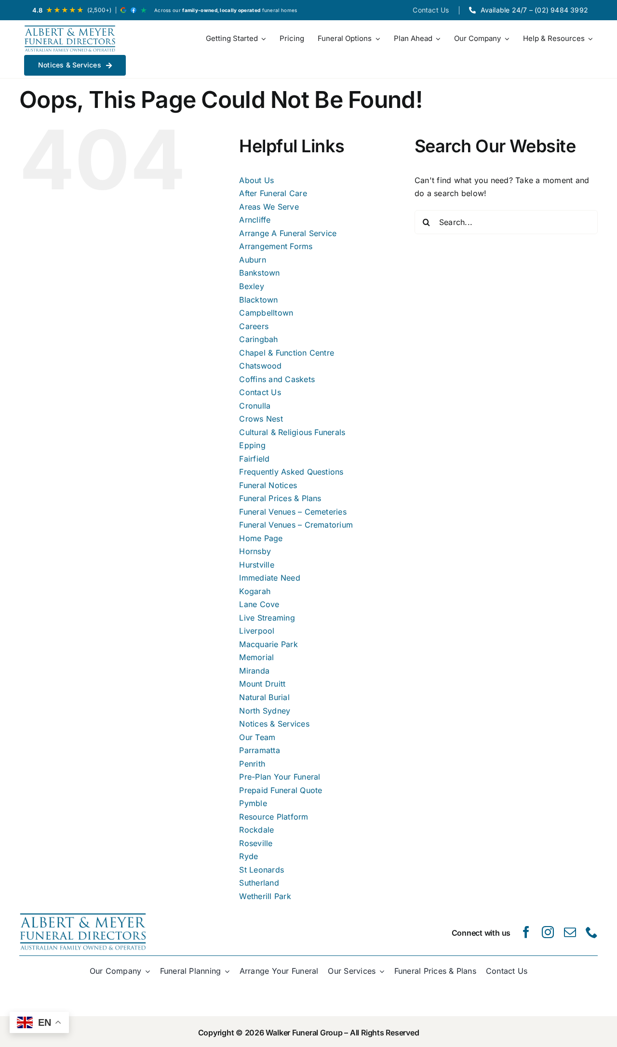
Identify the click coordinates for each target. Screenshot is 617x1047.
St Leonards (261, 870)
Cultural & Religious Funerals (292, 432)
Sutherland (259, 883)
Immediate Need (269, 578)
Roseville (255, 843)
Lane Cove (259, 604)
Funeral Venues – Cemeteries (292, 512)
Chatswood (260, 366)
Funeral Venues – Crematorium (296, 525)
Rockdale (256, 830)
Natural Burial (264, 697)
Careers (253, 326)
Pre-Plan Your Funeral (279, 777)
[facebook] (526, 932)
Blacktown (258, 300)
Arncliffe (254, 220)
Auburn (252, 260)
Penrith (252, 764)
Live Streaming (267, 618)
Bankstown (259, 273)
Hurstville (256, 565)
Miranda (254, 671)
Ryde (248, 856)
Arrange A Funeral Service (287, 233)
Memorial (256, 657)
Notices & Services (274, 724)
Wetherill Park (265, 896)
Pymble (253, 803)
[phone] (592, 932)
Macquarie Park (268, 644)
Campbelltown (266, 313)
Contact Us (260, 392)
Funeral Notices (268, 485)
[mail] (570, 932)
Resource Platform (273, 817)
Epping (252, 445)
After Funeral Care (273, 193)
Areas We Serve (268, 207)
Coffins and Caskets (277, 379)
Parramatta (259, 750)
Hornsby (255, 551)
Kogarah (254, 591)
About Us (256, 180)
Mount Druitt (262, 684)
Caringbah (258, 339)
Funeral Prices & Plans (280, 498)
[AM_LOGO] (70, 39)
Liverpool (256, 631)
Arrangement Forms (275, 246)
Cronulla (254, 406)
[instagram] (548, 932)
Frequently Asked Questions (291, 472)
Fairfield (254, 459)
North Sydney (264, 711)
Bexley (251, 286)
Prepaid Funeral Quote (280, 790)
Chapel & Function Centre (286, 353)
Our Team (257, 737)
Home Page (260, 538)
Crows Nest (260, 419)
